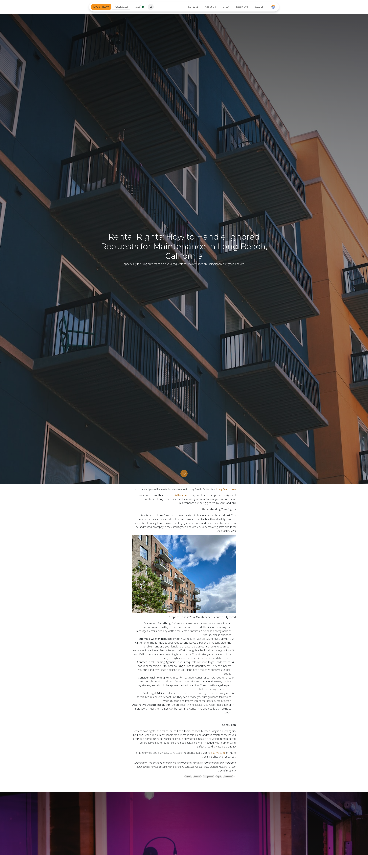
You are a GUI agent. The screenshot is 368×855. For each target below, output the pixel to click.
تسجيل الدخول (121, 6)
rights (188, 777)
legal (219, 777)
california (228, 777)
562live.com (180, 495)
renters (197, 777)
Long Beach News (226, 489)
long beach (208, 777)
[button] (151, 7)
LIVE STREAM (101, 6)
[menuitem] (258, 7)
